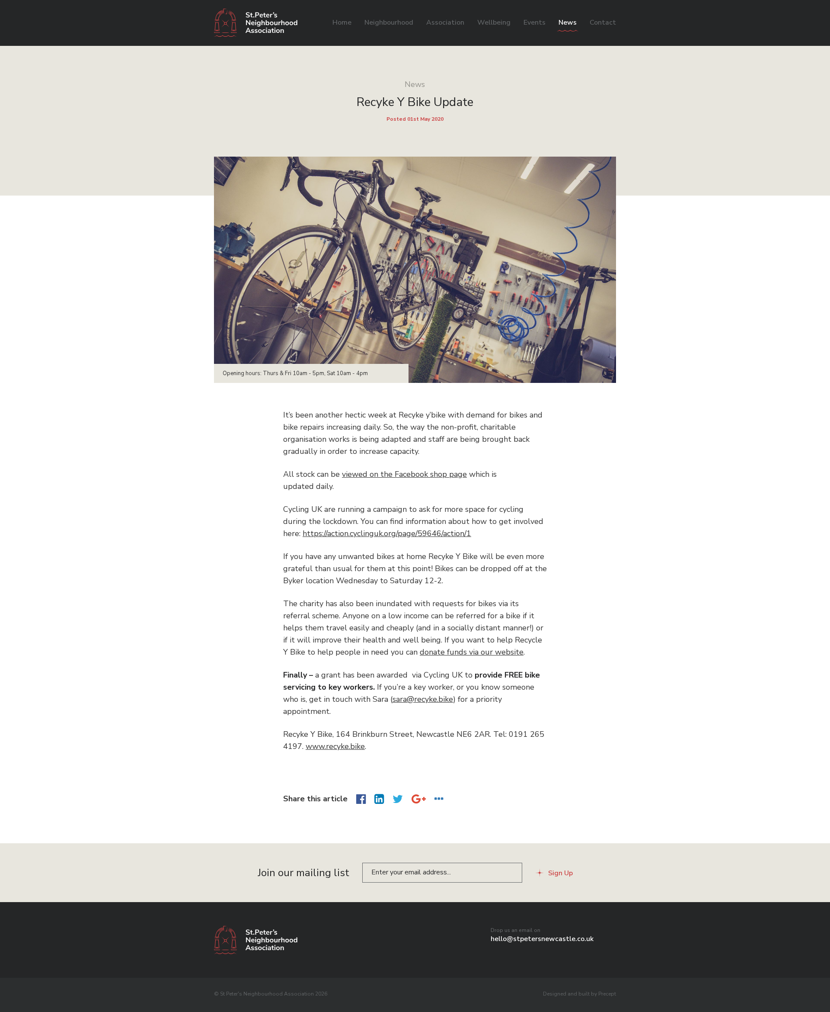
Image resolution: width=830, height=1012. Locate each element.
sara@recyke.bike (423, 699)
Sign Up (560, 873)
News (568, 22)
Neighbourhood (388, 22)
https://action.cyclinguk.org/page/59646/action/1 (387, 533)
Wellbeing (494, 22)
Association (445, 22)
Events (535, 22)
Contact (603, 22)
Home (341, 22)
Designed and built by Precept (579, 993)
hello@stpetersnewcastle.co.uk (542, 939)
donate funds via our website (472, 652)
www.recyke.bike (335, 746)
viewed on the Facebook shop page (404, 474)
